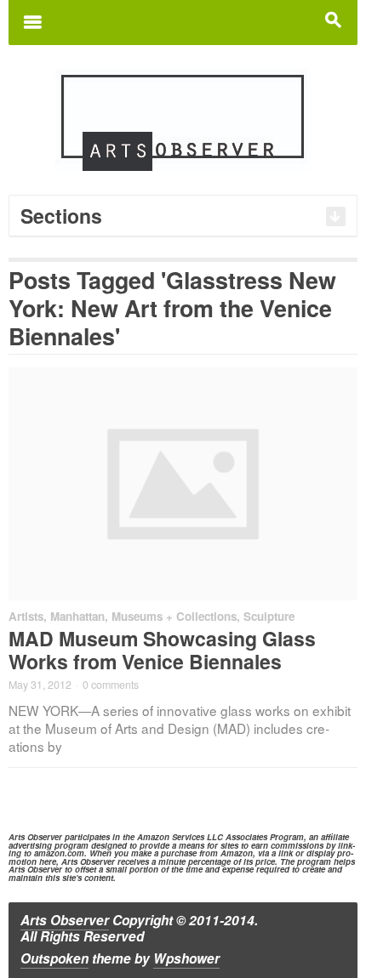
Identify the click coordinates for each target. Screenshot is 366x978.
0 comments (111, 684)
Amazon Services (170, 837)
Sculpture (269, 616)
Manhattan (77, 616)
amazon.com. (60, 853)
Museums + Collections (174, 616)
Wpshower (186, 958)
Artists (26, 616)
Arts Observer (64, 920)
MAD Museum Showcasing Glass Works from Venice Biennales (162, 649)
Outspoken (54, 958)
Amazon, (237, 853)
